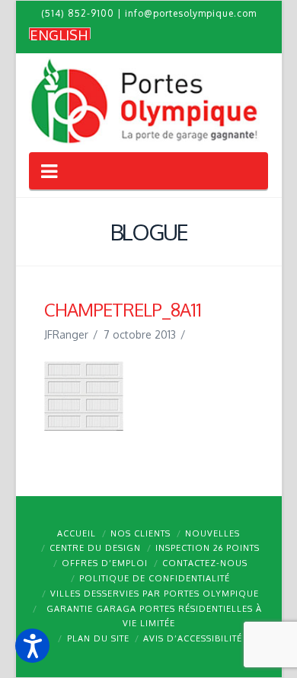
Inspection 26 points (207, 548)
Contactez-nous (205, 563)
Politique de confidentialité (154, 578)
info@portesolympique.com (191, 13)
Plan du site (98, 638)
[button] (32, 646)
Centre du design (95, 548)
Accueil (76, 533)
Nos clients (140, 533)
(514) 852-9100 (77, 13)
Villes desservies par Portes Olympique (154, 593)
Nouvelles (212, 533)
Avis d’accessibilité (192, 638)
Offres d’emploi (105, 563)
